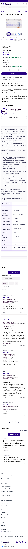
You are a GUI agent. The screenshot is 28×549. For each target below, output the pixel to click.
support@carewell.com (8, 534)
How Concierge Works (6, 500)
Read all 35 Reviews (14, 117)
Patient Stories (4, 503)
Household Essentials (6, 488)
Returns (3, 520)
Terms (17, 544)
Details (21, 77)
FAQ (3, 254)
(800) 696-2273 (7, 531)
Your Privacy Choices (8, 546)
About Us (3, 512)
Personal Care (4, 481)
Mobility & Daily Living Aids (7, 491)
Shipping (3, 517)
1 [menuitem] (9, 422)
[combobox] (22, 290)
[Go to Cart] (26, 4)
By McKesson (4, 11)
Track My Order (5, 514)
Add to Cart (14, 73)
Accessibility (23, 544)
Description (5, 124)
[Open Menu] (1, 4)
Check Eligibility (5, 498)
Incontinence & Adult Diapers (8, 475)
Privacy (12, 544)
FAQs (2, 522)
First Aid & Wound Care (6, 486)
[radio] (5, 283)
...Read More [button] (7, 343)
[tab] (14, 272)
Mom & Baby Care (5, 483)
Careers (3, 525)
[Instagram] (19, 542)
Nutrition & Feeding (5, 478)
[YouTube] (25, 542)
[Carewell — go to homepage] (7, 4)
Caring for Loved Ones (6, 505)
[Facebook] (16, 542)
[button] (16, 283)
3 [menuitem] (18, 422)
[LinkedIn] (22, 542)
